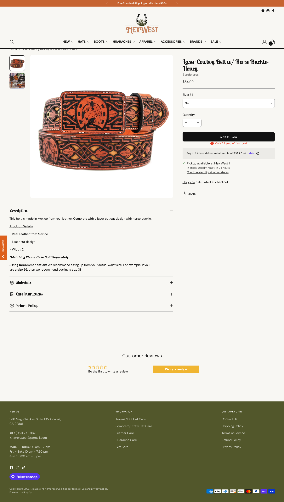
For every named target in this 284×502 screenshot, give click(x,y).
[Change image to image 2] (17, 81)
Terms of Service (233, 433)
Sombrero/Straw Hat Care (134, 426)
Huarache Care (126, 440)
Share (192, 194)
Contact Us (229, 419)
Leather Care (125, 433)
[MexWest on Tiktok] (273, 11)
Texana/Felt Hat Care (131, 419)
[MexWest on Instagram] (268, 11)
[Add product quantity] (197, 123)
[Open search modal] (11, 42)
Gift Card (122, 447)
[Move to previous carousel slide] (10, 338)
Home (13, 49)
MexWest (36, 488)
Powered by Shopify (20, 492)
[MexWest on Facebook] (263, 11)
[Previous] (107, 3)
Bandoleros (191, 75)
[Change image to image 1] (17, 63)
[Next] (177, 3)
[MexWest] (142, 24)
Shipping (189, 182)
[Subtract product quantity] (186, 123)
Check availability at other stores (208, 172)
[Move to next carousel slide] (274, 338)
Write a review (176, 369)
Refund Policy (231, 440)
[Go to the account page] (264, 42)
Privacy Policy (231, 447)
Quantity (189, 115)
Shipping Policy (232, 426)
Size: (188, 95)
